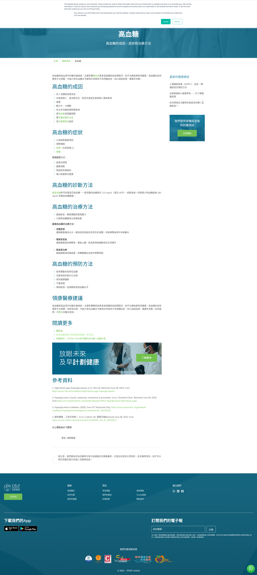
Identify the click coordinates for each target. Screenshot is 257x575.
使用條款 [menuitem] (140, 491)
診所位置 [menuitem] (71, 495)
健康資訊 (66, 61)
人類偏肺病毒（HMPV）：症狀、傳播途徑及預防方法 (186, 86)
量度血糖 (56, 193)
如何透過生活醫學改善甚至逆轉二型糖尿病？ (187, 104)
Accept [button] (165, 21)
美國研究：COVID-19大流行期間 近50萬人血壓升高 (81, 339)
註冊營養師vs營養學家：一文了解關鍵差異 (187, 95)
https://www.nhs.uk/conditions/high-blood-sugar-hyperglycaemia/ (83, 391)
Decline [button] (177, 21)
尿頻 (58, 148)
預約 (61, 312)
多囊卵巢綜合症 (65, 118)
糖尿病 (96, 76)
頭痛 (58, 152)
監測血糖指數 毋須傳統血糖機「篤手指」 (75, 335)
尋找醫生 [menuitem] (71, 491)
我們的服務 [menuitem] (72, 499)
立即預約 (187, 133)
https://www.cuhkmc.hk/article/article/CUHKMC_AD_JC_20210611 (84, 420)
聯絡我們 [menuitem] (140, 499)
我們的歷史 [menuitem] (107, 495)
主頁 (56, 61)
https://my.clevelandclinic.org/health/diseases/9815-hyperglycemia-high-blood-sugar (97, 401)
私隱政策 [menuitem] (106, 499)
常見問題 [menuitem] (106, 491)
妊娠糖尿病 (63, 121)
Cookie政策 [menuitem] (141, 495)
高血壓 (61, 114)
